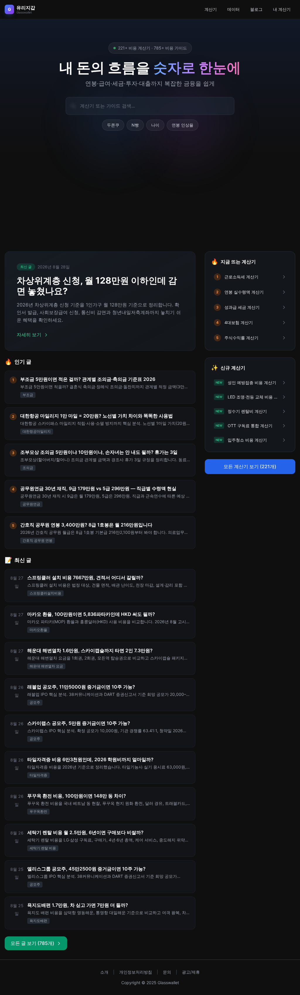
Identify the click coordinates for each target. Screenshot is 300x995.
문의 (167, 972)
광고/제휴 (191, 972)
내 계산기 (282, 9)
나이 (155, 124)
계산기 (210, 9)
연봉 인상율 (182, 124)
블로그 (256, 9)
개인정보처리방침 (135, 972)
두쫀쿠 (113, 124)
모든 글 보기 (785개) (32, 943)
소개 (104, 972)
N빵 (135, 124)
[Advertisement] (150, 198)
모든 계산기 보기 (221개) (250, 466)
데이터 (233, 9)
